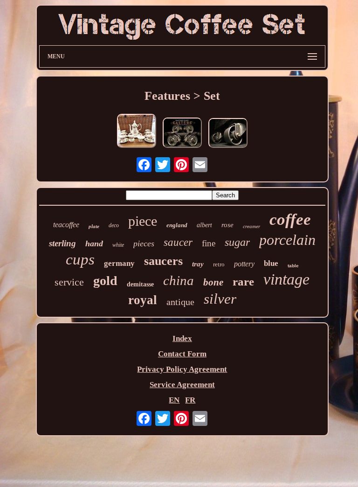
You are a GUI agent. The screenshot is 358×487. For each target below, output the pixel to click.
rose (227, 225)
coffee (290, 219)
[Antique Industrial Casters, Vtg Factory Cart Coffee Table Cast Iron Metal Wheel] (182, 134)
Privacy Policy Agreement (182, 369)
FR (190, 400)
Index (182, 338)
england (176, 225)
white (118, 245)
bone (213, 282)
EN (174, 400)
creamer (251, 226)
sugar (237, 242)
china (178, 280)
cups (80, 259)
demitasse (140, 284)
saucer (178, 242)
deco (114, 225)
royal (142, 300)
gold (105, 280)
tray (198, 264)
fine (208, 243)
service (69, 282)
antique (180, 302)
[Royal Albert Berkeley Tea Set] (136, 132)
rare (243, 281)
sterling (62, 243)
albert (204, 225)
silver (220, 299)
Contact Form (182, 353)
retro (219, 264)
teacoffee (66, 225)
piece (142, 221)
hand (94, 243)
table (293, 265)
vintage (286, 279)
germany (119, 263)
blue (271, 263)
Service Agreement (182, 384)
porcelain (287, 239)
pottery (244, 264)
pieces (143, 243)
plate (94, 226)
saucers (163, 261)
